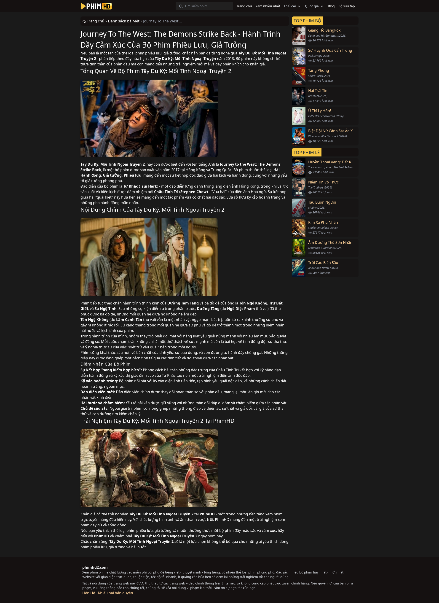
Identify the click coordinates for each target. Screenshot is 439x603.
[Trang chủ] (96, 6)
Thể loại (290, 6)
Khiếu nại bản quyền (115, 592)
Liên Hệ (88, 592)
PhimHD (224, 420)
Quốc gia (312, 6)
